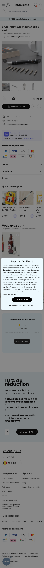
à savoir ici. (13, 294)
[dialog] (22, 284)
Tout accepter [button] (22, 300)
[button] (22, 305)
